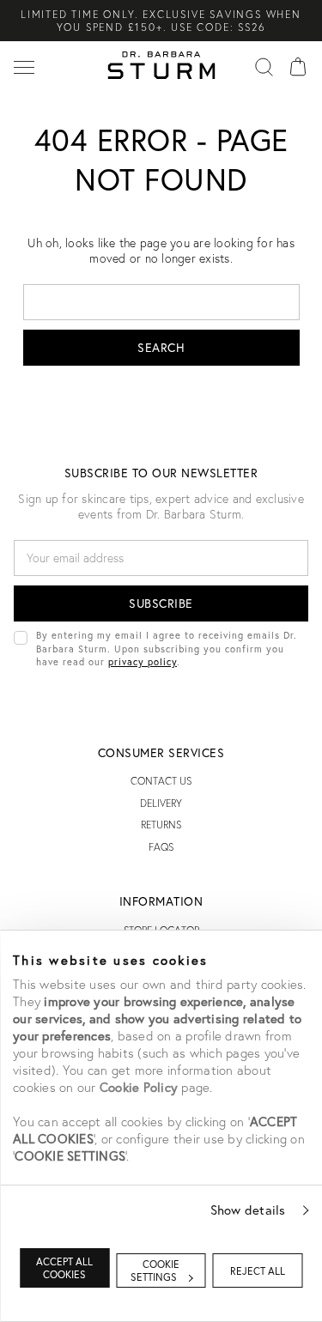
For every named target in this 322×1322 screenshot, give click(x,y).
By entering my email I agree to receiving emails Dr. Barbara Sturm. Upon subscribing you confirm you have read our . (166, 648)
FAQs (161, 846)
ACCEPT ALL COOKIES (64, 1268)
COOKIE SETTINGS (155, 1270)
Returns (161, 824)
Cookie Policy (139, 1086)
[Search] (263, 65)
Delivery (161, 803)
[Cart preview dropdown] (298, 65)
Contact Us (161, 780)
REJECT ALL (257, 1270)
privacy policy (142, 661)
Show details (248, 1209)
